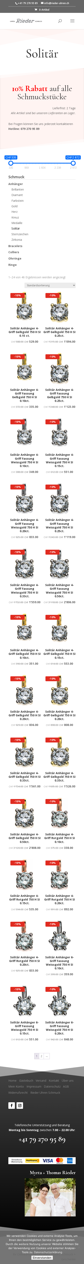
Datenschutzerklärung (48, 1252)
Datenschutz (52, 1086)
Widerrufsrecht (18, 1093)
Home (12, 1080)
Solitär (15, 228)
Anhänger (15, 184)
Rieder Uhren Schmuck (45, 1093)
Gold (14, 206)
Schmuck (16, 177)
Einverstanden (42, 1257)
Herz (14, 212)
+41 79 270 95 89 (42, 1139)
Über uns (68, 1080)
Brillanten (17, 189)
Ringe (12, 265)
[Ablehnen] (79, 1247)
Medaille (16, 223)
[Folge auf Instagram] (20, 1105)
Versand (41, 1080)
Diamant (17, 195)
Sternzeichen (19, 234)
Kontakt (54, 1080)
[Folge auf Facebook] (11, 1105)
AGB (66, 1086)
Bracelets (15, 246)
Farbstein (17, 201)
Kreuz (15, 217)
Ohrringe (14, 258)
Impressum (34, 1086)
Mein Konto (16, 1086)
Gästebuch (26, 1080)
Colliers (13, 252)
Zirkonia (16, 240)
